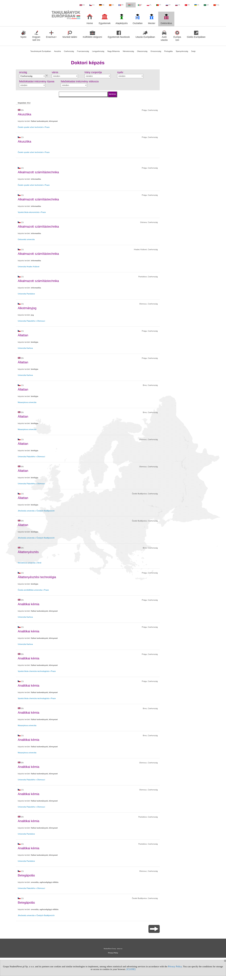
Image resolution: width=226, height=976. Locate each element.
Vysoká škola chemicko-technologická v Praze (37, 671)
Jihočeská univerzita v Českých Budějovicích (36, 511)
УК (198, 5)
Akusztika (24, 114)
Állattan (23, 335)
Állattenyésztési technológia (37, 577)
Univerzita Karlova (25, 348)
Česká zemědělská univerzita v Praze (33, 590)
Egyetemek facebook (119, 37)
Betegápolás (26, 875)
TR (189, 5)
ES (113, 5)
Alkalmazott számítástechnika (38, 172)
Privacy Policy (175, 966)
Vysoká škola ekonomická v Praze (32, 212)
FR (122, 5)
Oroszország (156, 51)
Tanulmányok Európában (40, 51)
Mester (151, 23)
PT (160, 5)
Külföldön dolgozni (92, 37)
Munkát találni (70, 37)
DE (103, 5)
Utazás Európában (145, 37)
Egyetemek (105, 23)
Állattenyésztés (28, 552)
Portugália (168, 51)
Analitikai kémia (28, 604)
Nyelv (23, 37)
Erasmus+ (51, 37)
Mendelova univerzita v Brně (29, 563)
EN (84, 5)
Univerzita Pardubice (26, 294)
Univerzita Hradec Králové (28, 266)
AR (208, 5)
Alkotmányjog (27, 308)
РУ (169, 5)
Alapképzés (121, 23)
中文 (217, 5)
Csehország (69, 51)
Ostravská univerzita (26, 239)
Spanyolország (182, 51)
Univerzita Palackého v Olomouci (31, 321)
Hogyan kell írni (36, 38)
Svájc (193, 51)
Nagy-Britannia (113, 51)
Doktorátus (166, 23)
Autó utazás (164, 38)
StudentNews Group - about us (113, 948)
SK (179, 5)
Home (90, 23)
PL (151, 5)
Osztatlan (138, 23)
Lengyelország (98, 51)
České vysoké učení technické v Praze (34, 127)
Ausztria (57, 51)
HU (132, 5)
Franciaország (83, 51)
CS (93, 5)
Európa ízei (177, 38)
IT (141, 5)
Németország (128, 51)
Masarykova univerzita (27, 402)
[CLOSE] (130, 969)
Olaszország (142, 51)
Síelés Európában (196, 37)
